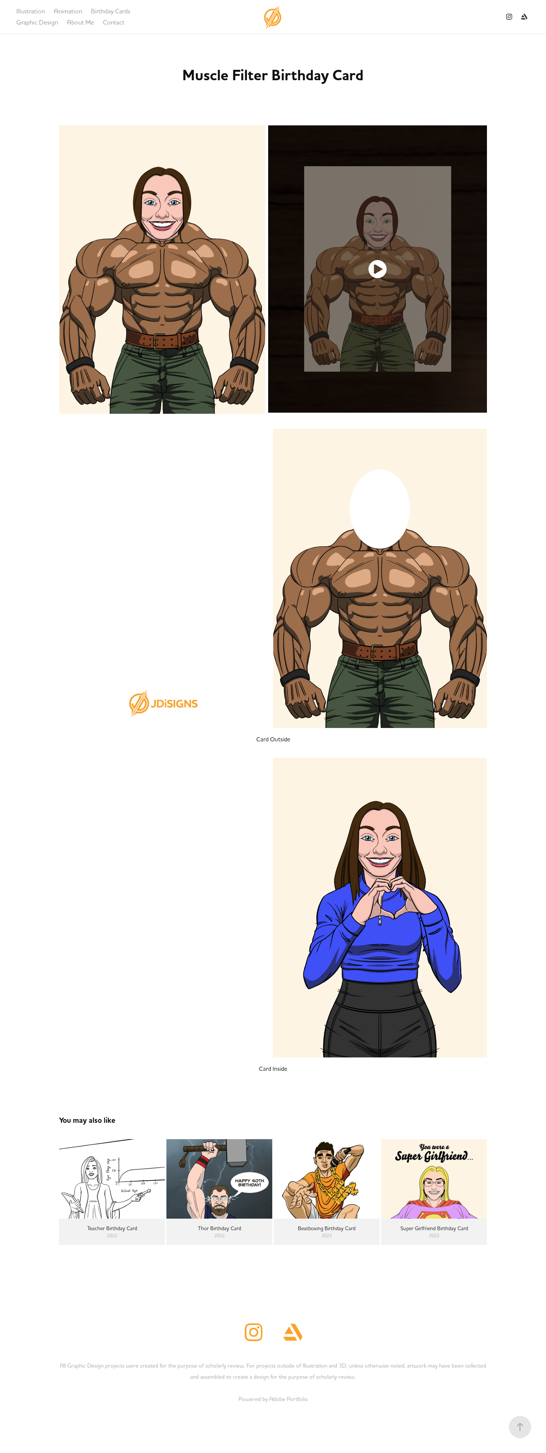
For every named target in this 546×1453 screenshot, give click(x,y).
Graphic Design (37, 22)
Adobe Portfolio (288, 1398)
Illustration (30, 11)
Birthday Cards (110, 11)
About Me (80, 22)
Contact (113, 22)
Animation (68, 11)
